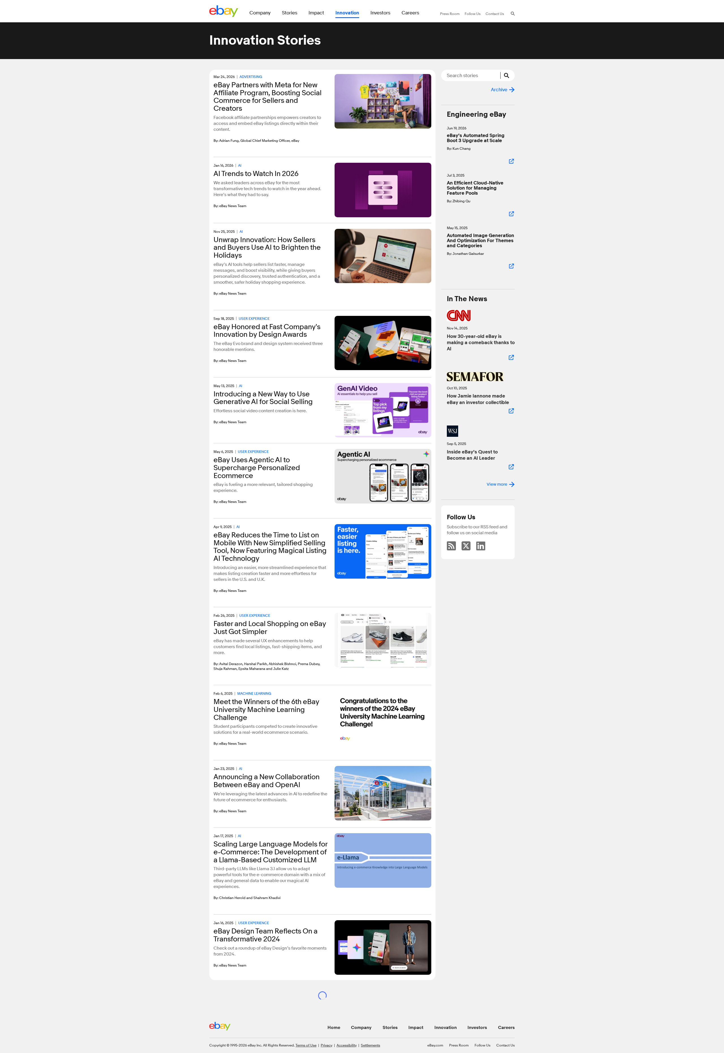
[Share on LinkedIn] (215, 148)
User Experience (254, 318)
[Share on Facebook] (223, 148)
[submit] (508, 75)
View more (497, 484)
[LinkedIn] (480, 546)
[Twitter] (466, 546)
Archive (499, 90)
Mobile (253, 1021)
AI (239, 165)
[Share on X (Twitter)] (230, 148)
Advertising (251, 76)
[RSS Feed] (451, 546)
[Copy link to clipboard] (238, 148)
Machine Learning (254, 693)
